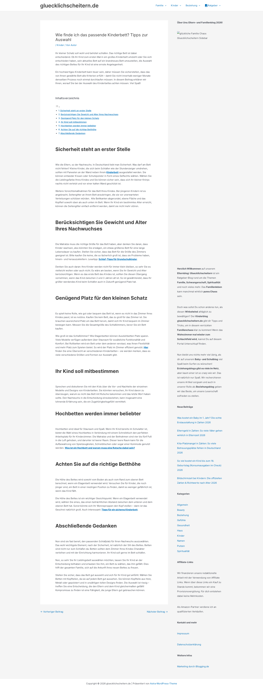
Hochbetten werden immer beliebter (78, 125)
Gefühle (181, 520)
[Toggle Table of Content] (57, 106)
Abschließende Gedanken (72, 133)
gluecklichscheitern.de (69, 5)
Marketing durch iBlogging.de (193, 666)
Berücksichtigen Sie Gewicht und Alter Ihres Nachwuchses (89, 114)
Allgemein (182, 504)
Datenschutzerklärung (189, 644)
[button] (164, 5)
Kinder (60, 45)
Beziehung (183, 515)
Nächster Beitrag (157, 611)
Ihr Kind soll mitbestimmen (74, 122)
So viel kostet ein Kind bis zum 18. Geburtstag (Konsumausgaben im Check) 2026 (199, 465)
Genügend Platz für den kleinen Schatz (80, 118)
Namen (181, 540)
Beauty (181, 509)
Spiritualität (183, 551)
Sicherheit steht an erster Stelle (75, 110)
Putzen (181, 545)
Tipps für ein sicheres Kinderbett (120, 509)
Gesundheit (183, 525)
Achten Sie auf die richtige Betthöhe (78, 129)
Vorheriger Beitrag (51, 611)
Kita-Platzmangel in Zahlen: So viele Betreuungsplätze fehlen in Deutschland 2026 (199, 448)
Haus (180, 530)
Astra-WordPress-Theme (163, 683)
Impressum (183, 633)
